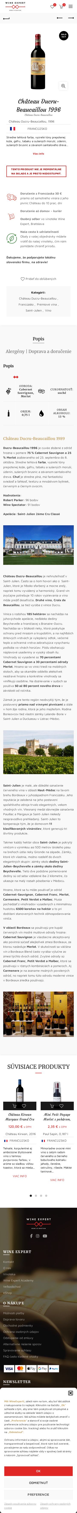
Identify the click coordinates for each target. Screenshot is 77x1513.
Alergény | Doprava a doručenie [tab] (38, 351)
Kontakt (8, 1262)
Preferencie (38, 1494)
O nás (7, 1268)
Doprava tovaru (14, 1319)
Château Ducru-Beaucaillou (37, 298)
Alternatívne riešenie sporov (22, 1344)
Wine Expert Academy (18, 1280)
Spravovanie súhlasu (17, 1350)
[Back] (6, 18)
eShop (7, 1293)
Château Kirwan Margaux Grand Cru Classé (19, 1119)
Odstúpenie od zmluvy (18, 1338)
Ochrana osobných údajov (21, 1331)
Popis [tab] (38, 338)
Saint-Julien (34, 310)
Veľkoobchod (12, 1286)
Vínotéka (9, 1274)
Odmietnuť (38, 1483)
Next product (70, 18)
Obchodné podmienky (18, 1325)
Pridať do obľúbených (41, 278)
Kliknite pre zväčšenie (63, 86)
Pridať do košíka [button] (15, 1106)
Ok (38, 1471)
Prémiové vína (47, 304)
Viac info (38, 153)
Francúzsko (26, 304)
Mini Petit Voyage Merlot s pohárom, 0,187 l (57, 1119)
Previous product (60, 18)
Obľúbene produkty (54, 5)
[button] (70, 1393)
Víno (48, 310)
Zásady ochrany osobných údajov (55, 1505)
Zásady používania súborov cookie (20, 1505)
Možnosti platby (13, 1313)
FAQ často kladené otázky (20, 1356)
